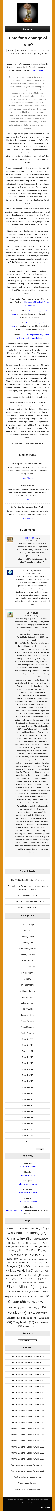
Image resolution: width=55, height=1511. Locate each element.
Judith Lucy (36, 1263)
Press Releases (28, 1027)
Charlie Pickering (30, 1233)
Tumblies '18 (27, 1093)
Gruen (37, 1246)
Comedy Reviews (27, 955)
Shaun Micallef (24, 1287)
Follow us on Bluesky (27, 1175)
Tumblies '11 (27, 1051)
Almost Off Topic (27, 924)
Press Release (27, 1021)
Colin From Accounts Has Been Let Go (27, 901)
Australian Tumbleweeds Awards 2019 (27, 1435)
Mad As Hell (22, 1270)
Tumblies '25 (27, 1135)
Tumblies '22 (27, 1117)
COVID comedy (28, 967)
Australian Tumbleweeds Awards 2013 (27, 1398)
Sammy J (17, 1282)
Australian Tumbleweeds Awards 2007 (27, 1362)
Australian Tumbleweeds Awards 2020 (27, 1441)
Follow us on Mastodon (27, 1193)
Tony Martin (42, 53)
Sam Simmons (40, 1282)
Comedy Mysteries (27, 948)
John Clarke (30, 1259)
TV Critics (34, 50)
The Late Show (32, 1308)
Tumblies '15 (27, 1075)
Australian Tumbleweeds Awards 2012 (27, 1392)
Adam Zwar (12, 1228)
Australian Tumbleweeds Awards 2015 (27, 1411)
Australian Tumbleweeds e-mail (27, 1477)
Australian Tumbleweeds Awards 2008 (27, 1368)
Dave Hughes (36, 1243)
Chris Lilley (19, 1238)
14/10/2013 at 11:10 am (32, 574)
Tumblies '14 (27, 1069)
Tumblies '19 (27, 1099)
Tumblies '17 (27, 1087)
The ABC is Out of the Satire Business (27, 880)
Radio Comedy (27, 1033)
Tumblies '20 (27, 1105)
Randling (22, 1279)
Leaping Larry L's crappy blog (27, 1489)
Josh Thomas (20, 1263)
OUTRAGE (22, 50)
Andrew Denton (26, 1228)
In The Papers (27, 985)
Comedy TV (27, 961)
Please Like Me (30, 1275)
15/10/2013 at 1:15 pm (32, 616)
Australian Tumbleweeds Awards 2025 (27, 1471)
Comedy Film (27, 942)
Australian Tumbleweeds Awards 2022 (27, 1453)
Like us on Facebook (27, 1166)
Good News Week (23, 1247)
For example (38, 70)
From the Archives (27, 973)
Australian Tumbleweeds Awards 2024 (27, 1465)
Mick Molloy (41, 1271)
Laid (25, 1266)
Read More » (27, 478)
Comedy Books (27, 937)
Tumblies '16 (27, 1081)
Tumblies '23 (27, 1123)
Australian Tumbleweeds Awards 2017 (27, 1422)
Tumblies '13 (27, 1063)
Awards (27, 930)
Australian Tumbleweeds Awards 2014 (27, 1404)
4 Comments (23, 53)
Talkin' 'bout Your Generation (26, 1296)
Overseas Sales (27, 1015)
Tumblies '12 (27, 1057)
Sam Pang (27, 1282)
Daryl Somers (20, 1243)
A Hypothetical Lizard (27, 895)
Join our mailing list (14, 1210)
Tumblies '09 (27, 1039)
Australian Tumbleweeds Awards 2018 (27, 1429)
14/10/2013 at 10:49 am (32, 541)
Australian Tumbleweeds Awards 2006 (27, 1356)
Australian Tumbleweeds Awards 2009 (27, 1374)
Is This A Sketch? (27, 991)
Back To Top (45, 1507)
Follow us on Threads (27, 1201)
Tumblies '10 (27, 1045)
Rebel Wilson (35, 1279)
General (11, 50)
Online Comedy (27, 1003)
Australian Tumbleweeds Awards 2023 (27, 1459)
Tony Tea (29, 538)
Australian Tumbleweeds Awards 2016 (27, 1417)
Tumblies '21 (27, 1111)
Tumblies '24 (27, 1129)
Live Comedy (27, 997)
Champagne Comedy (27, 1483)
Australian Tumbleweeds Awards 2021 (27, 1447)
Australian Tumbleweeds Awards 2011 (27, 1386)
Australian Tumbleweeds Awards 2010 (27, 1380)
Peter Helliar (12, 1275)
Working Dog (29, 1326)
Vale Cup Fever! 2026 (27, 907)
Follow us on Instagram (27, 1184)
